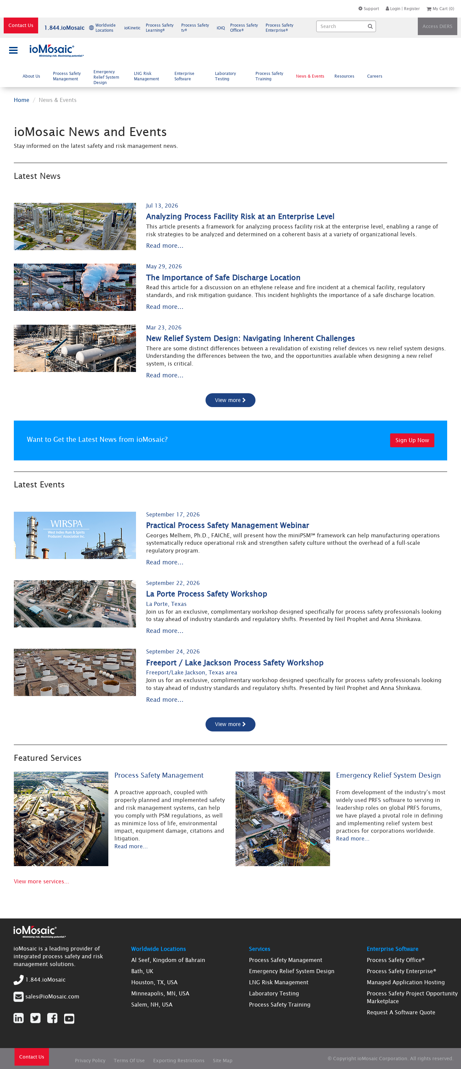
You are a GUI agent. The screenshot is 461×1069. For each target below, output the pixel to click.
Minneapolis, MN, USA (160, 993)
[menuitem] (33, 76)
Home (21, 100)
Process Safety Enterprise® (401, 971)
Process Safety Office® (396, 960)
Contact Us (20, 25)
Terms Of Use (129, 1060)
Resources (344, 76)
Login (395, 8)
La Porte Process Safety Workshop (206, 594)
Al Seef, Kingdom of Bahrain (168, 960)
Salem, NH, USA (151, 1004)
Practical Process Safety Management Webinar (227, 525)
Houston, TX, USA (154, 982)
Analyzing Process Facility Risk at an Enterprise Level (240, 216)
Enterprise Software (184, 76)
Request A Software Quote (401, 1012)
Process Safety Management (67, 76)
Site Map (223, 1060)
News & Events (310, 76)
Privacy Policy (90, 1060)
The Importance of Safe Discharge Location (223, 277)
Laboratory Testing (225, 76)
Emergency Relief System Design (106, 77)
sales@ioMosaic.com (52, 996)
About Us (31, 76)
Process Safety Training (269, 76)
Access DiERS (438, 26)
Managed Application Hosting (406, 982)
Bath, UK (142, 971)
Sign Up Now (412, 440)
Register (412, 8)
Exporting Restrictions (179, 1060)
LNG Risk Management (146, 76)
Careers (374, 76)
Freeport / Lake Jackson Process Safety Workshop (235, 663)
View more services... (41, 881)
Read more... (165, 245)
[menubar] (204, 77)
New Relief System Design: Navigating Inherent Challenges (250, 338)
